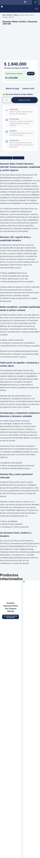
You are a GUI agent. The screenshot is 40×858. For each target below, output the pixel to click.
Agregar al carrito (24, 100)
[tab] (6, 157)
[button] (5, 2)
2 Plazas (15, 15)
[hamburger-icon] (36, 8)
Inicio (4, 15)
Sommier (9, 15)
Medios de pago (12, 88)
